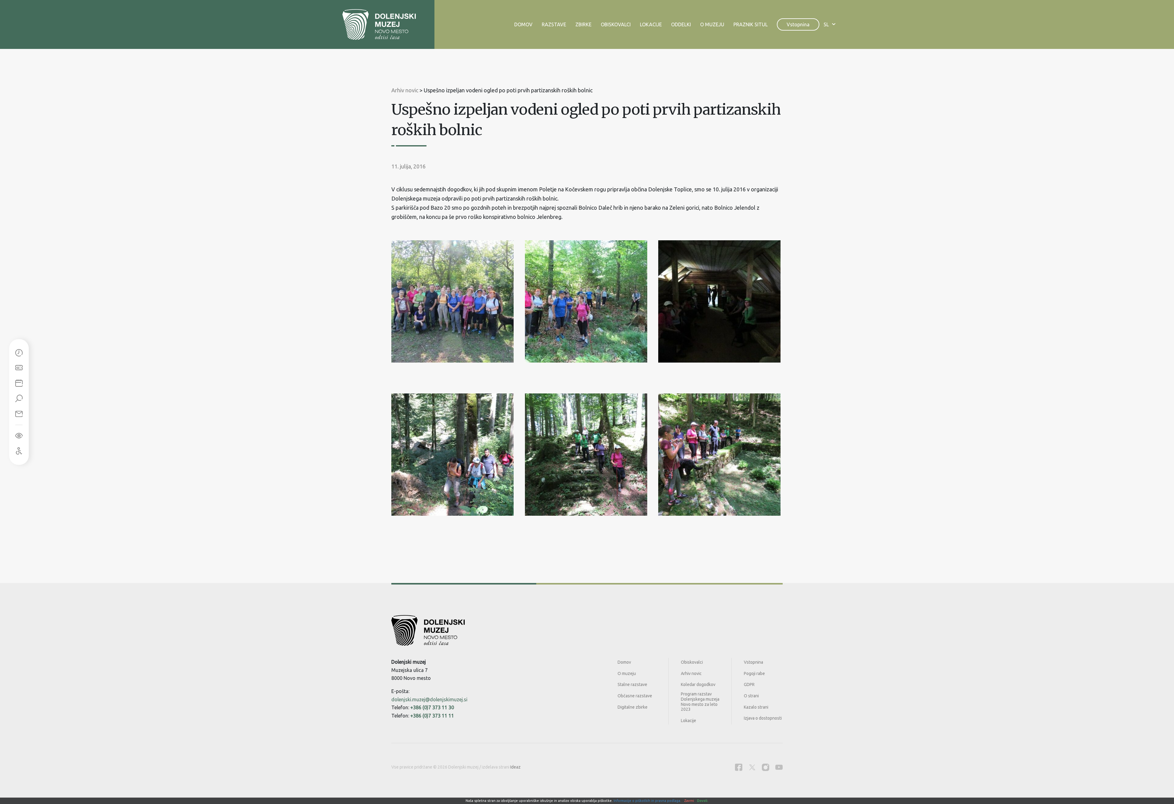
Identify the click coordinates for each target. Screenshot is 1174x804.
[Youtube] (779, 767)
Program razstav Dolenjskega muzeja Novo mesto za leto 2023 (700, 702)
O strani (751, 695)
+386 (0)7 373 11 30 (432, 707)
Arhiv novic (691, 673)
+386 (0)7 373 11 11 (432, 715)
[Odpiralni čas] (19, 353)
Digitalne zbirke (633, 707)
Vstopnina (798, 24)
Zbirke (583, 24)
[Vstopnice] (19, 368)
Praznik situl (750, 24)
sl (826, 24)
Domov (523, 24)
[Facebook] (738, 767)
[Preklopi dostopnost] (19, 436)
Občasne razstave (635, 695)
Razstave (554, 24)
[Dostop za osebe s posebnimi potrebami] (19, 451)
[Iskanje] (19, 399)
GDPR (749, 684)
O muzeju (712, 24)
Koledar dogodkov (698, 684)
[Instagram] (765, 767)
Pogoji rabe (754, 673)
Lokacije (651, 24)
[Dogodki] (19, 384)
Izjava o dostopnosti (763, 718)
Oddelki (681, 24)
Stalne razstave (632, 684)
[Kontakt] (19, 414)
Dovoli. (702, 800)
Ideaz (515, 767)
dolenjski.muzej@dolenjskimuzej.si (429, 699)
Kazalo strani (756, 707)
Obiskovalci (616, 24)
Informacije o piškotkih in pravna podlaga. (647, 800)
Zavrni (689, 800)
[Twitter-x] (752, 767)
